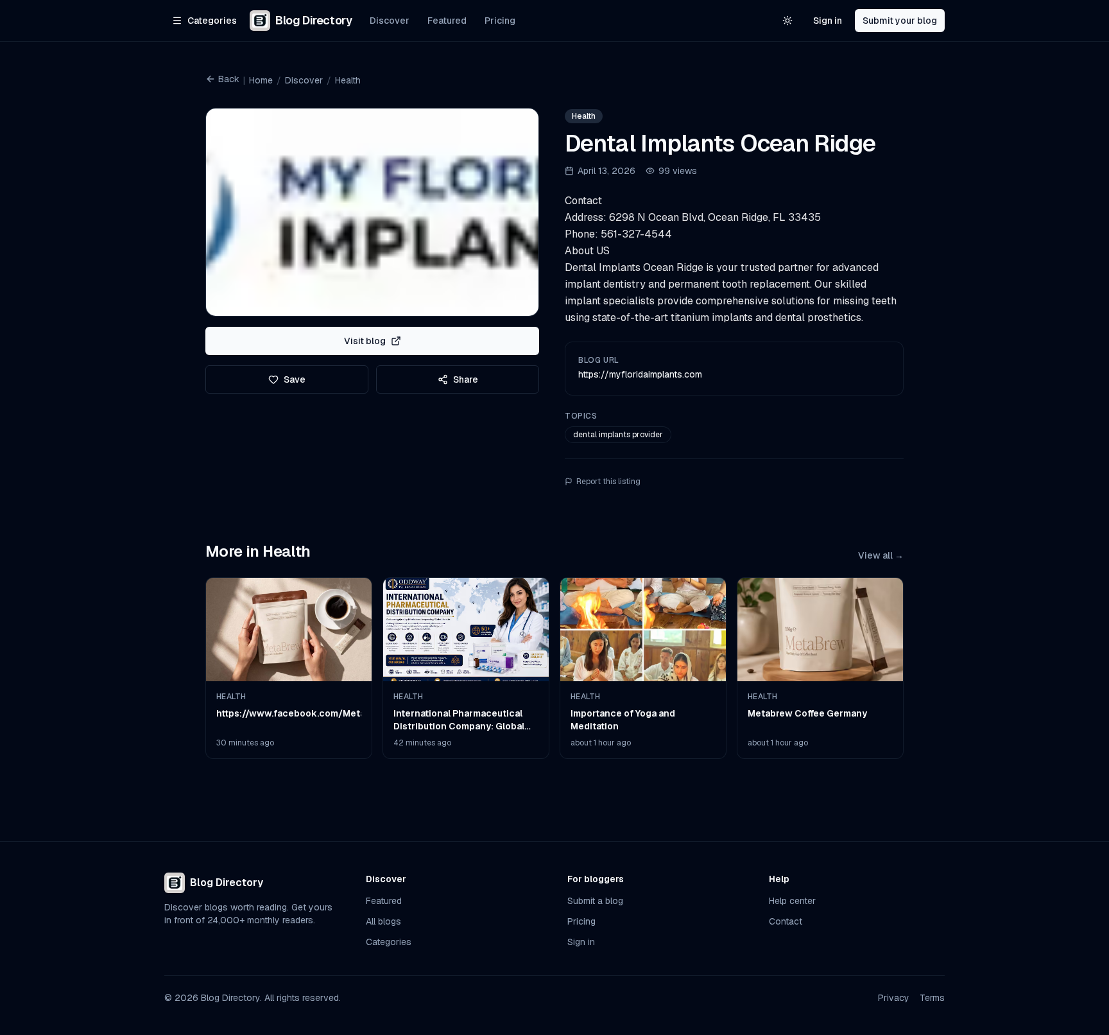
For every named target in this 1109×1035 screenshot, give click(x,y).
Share (465, 379)
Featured (447, 20)
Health (348, 80)
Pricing (500, 20)
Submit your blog (900, 20)
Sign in (827, 20)
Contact (785, 921)
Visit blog (365, 341)
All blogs (383, 921)
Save (294, 379)
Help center (792, 901)
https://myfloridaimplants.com (640, 374)
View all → (881, 555)
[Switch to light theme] (787, 20)
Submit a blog (595, 901)
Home (261, 80)
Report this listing (608, 481)
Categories (388, 942)
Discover (389, 20)
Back (228, 79)
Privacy (893, 998)
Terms (932, 998)
